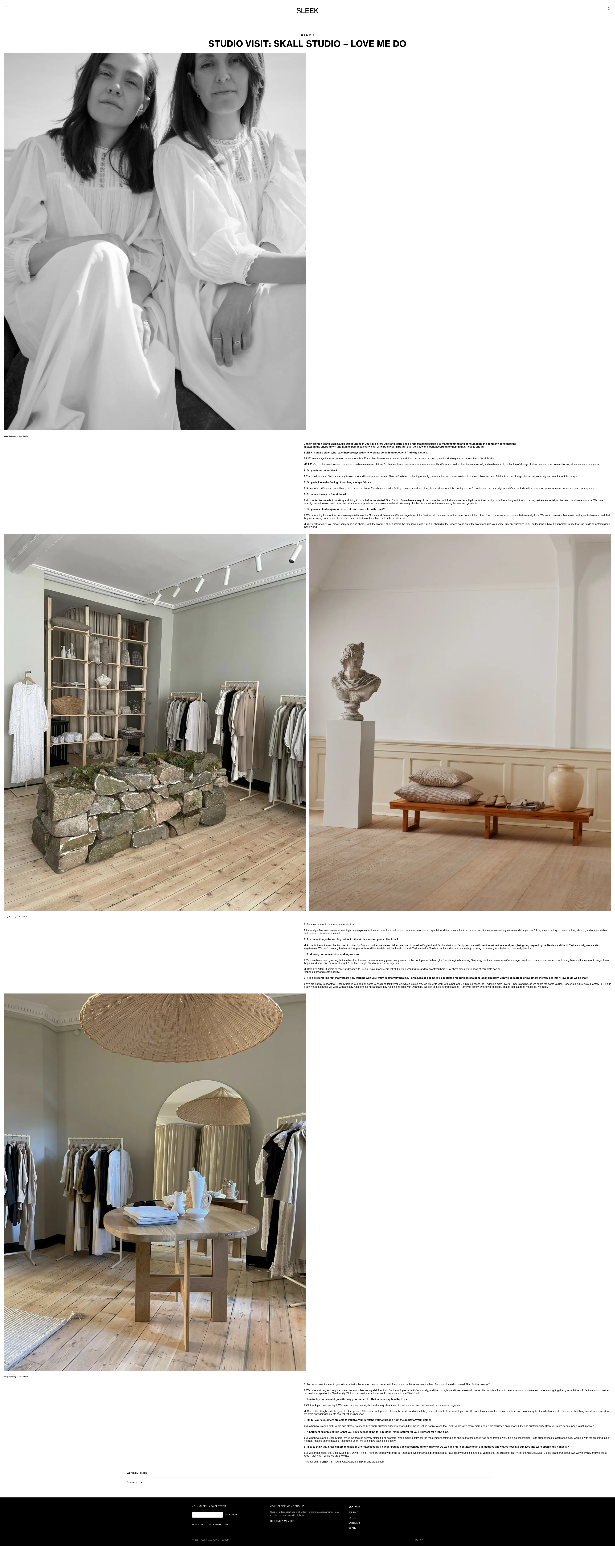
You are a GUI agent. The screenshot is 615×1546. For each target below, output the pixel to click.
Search (353, 1528)
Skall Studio (338, 443)
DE (421, 1540)
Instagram (199, 1525)
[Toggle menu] (6, 7)
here (382, 1461)
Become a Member (282, 1521)
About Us (354, 1507)
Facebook (215, 1525)
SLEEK (307, 11)
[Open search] (609, 8)
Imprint (353, 1512)
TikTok (229, 1525)
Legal (352, 1518)
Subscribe (231, 1515)
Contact (354, 1523)
